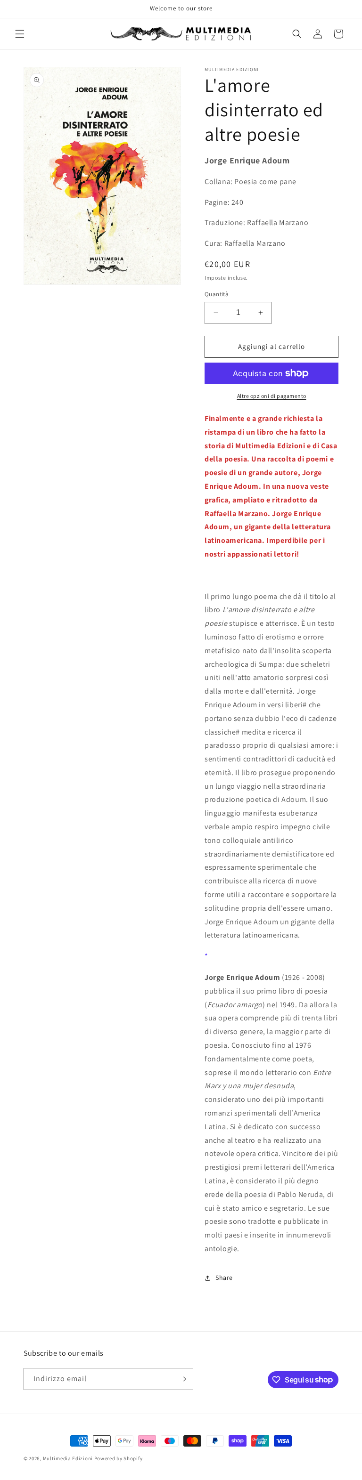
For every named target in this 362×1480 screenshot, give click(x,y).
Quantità (217, 294)
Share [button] (224, 1277)
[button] (19, 34)
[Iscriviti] (182, 1379)
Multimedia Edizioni (68, 1458)
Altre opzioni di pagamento (271, 395)
